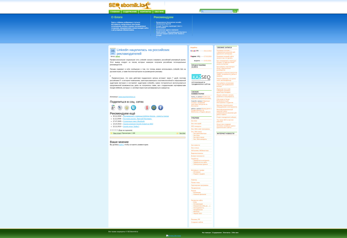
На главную (206, 232)
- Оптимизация (197, 204)
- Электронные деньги (200, 164)
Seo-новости (195, 145)
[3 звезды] (114, 130)
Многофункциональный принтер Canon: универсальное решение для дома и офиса (227, 112)
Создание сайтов (197, 222)
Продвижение (195, 188)
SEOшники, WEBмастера (199, 150)
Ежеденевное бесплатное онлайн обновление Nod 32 (168, 23)
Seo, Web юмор (196, 131)
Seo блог (182, 133)
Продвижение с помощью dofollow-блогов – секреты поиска (146, 116)
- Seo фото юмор (198, 137)
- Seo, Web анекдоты (199, 139)
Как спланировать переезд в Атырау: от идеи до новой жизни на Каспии (226, 62)
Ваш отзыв (117, 133)
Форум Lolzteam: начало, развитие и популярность (225, 95)
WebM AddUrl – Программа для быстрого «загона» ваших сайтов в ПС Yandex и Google (171, 33)
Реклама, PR (195, 219)
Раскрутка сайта (197, 200)
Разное (193, 190)
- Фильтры (195, 211)
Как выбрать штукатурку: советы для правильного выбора (225, 84)
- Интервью (196, 172)
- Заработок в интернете (200, 160)
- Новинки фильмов (199, 194)
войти (121, 145)
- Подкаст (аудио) (198, 174)
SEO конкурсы (196, 126)
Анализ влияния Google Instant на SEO (138, 124)
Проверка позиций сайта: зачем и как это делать (225, 57)
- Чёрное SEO (197, 213)
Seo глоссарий (196, 123)
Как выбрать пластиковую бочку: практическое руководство (225, 68)
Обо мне (159, 12)
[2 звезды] (112, 130)
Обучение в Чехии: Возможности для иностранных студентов (225, 100)
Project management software (226, 117)
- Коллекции (196, 192)
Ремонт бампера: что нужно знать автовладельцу (226, 79)
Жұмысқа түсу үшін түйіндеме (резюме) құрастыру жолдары (223, 90)
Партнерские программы (199, 185)
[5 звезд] (117, 130)
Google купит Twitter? (131, 126)
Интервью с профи (197, 170)
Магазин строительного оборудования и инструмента (227, 106)
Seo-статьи (195, 148)
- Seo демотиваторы (199, 133)
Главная (115, 12)
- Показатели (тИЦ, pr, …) (201, 206)
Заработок (194, 158)
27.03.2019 (207, 56)
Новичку (194, 180)
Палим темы (195, 182)
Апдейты (193, 47)
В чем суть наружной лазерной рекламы (201, 97)
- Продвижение (197, 209)
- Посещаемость (198, 208)
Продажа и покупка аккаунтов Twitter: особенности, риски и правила (227, 74)
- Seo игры (196, 135)
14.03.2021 (207, 60)
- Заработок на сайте (199, 162)
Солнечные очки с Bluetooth (134, 121)
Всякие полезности (197, 156)
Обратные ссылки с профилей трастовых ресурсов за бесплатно (200, 103)
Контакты (145, 12)
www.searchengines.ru (126, 97)
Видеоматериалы (197, 153)
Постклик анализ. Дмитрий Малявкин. (137, 119)
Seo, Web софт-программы (200, 129)
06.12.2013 (207, 51)
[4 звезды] (115, 130)
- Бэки (194, 202)
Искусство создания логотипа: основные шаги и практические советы (226, 125)
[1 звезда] (111, 130)
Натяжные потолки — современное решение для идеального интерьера (226, 52)
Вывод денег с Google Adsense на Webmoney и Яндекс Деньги (201, 110)
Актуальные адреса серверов (167, 30)
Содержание (130, 12)
